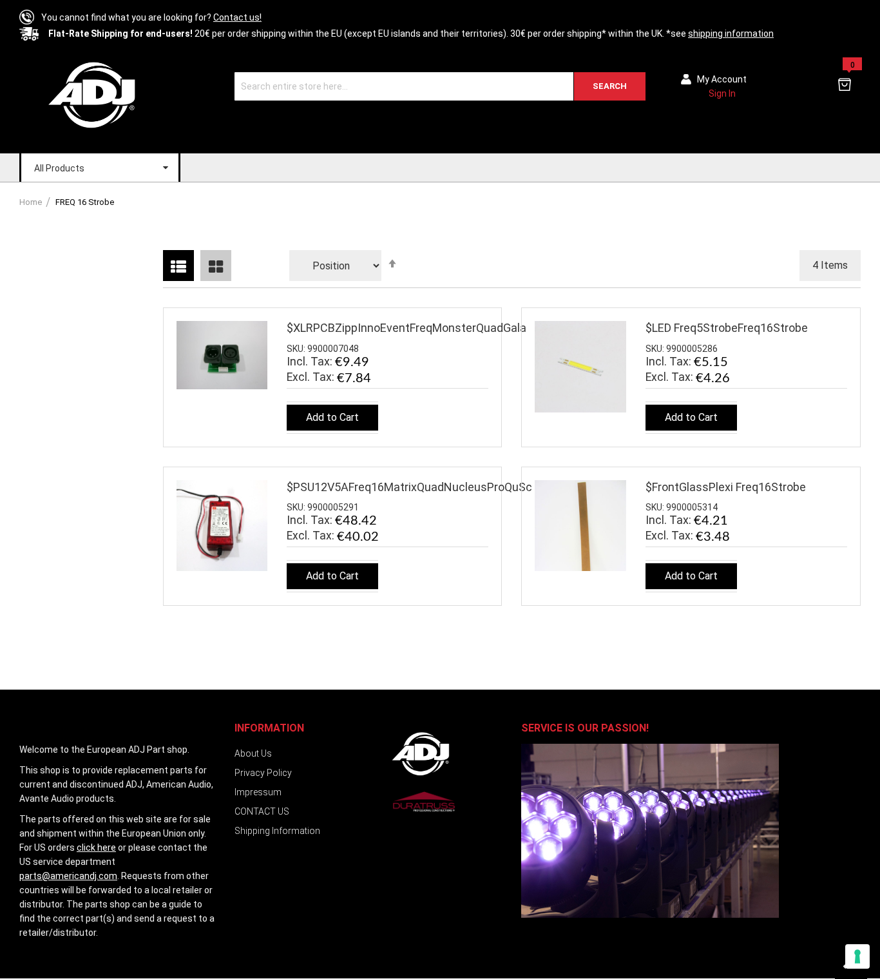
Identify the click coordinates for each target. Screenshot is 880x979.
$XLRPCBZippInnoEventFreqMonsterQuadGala (406, 327)
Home (31, 202)
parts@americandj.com (68, 876)
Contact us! (237, 17)
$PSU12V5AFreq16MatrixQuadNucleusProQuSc (409, 487)
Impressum (258, 792)
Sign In (722, 93)
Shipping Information (277, 831)
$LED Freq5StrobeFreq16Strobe (727, 327)
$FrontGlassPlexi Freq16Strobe (726, 487)
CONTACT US (261, 811)
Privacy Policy (263, 773)
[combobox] (440, 86)
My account (722, 79)
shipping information (731, 33)
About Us (253, 753)
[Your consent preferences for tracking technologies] (857, 956)
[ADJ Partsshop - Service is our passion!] (91, 94)
